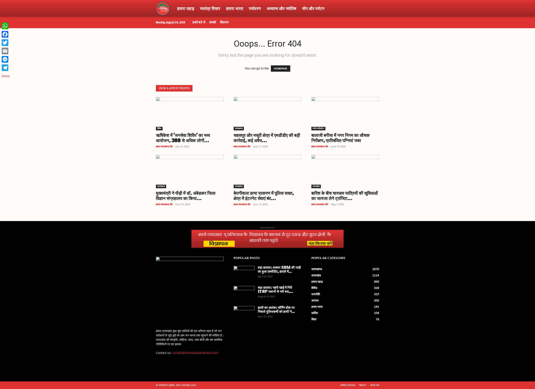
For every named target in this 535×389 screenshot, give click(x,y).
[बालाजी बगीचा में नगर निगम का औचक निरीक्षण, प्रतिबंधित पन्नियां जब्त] (345, 113)
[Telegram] (5, 68)
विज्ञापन (224, 22)
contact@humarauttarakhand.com (195, 353)
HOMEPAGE (280, 68)
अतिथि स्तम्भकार (347, 385)
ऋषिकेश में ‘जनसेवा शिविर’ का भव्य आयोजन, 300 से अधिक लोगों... (183, 138)
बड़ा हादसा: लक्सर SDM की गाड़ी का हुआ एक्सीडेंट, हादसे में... (279, 270)
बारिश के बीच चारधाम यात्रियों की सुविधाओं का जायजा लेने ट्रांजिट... (344, 196)
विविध (159, 128)
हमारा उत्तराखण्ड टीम (164, 146)
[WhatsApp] (5, 26)
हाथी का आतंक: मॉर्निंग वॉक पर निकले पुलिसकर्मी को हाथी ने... (276, 310)
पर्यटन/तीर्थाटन (318, 128)
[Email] (5, 51)
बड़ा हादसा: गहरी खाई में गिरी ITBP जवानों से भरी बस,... (275, 290)
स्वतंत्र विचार (210, 8)
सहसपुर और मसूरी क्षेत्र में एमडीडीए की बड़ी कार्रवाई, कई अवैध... (267, 138)
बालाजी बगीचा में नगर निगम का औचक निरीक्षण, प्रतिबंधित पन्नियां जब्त (340, 138)
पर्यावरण (255, 8)
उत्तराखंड (316, 186)
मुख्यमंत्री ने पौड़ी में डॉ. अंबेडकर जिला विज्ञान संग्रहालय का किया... (185, 196)
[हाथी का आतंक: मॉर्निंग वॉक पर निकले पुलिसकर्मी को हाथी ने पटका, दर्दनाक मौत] (244, 313)
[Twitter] (5, 42)
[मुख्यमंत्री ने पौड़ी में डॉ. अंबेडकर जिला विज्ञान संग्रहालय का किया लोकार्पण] (190, 171)
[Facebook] (5, 34)
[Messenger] (5, 59)
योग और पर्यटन (313, 8)
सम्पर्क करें (374, 385)
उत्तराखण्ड (239, 128)
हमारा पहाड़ (185, 8)
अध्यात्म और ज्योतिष (281, 8)
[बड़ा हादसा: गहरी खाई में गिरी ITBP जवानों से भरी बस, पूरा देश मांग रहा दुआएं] (244, 293)
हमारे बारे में (198, 22)
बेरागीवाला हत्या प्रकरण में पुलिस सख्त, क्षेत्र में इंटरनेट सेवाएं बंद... (264, 196)
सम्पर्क (212, 22)
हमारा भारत (234, 8)
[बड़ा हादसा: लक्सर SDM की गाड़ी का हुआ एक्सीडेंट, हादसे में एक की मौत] (244, 273)
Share (6, 76)
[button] (374, 9)
